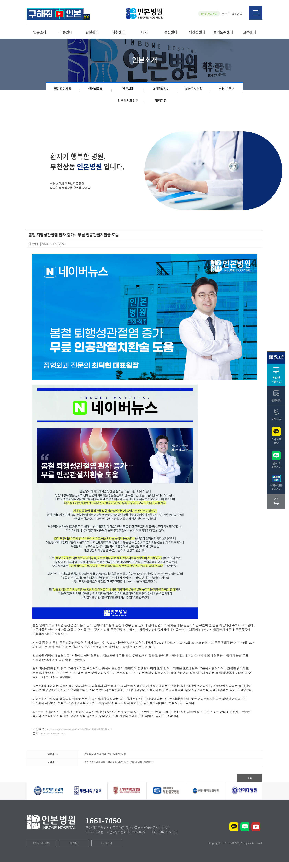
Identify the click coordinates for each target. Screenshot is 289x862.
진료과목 (128, 88)
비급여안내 (106, 843)
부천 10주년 (226, 88)
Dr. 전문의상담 (209, 14)
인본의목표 (95, 88)
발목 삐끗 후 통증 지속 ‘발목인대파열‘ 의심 (105, 754)
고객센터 (249, 31)
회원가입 (237, 14)
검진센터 (170, 31)
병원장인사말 (62, 88)
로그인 (225, 14)
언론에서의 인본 (128, 100)
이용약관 (74, 843)
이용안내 (65, 31)
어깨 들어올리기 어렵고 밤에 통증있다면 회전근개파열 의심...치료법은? (119, 762)
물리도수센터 (223, 31)
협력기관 (161, 100)
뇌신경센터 (197, 31)
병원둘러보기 (161, 88)
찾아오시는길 (193, 88)
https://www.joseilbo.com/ (53, 733)
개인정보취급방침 (41, 843)
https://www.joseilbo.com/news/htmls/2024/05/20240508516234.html (79, 729)
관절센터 (92, 31)
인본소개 (39, 31)
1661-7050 (103, 820)
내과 (144, 31)
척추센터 (118, 31)
